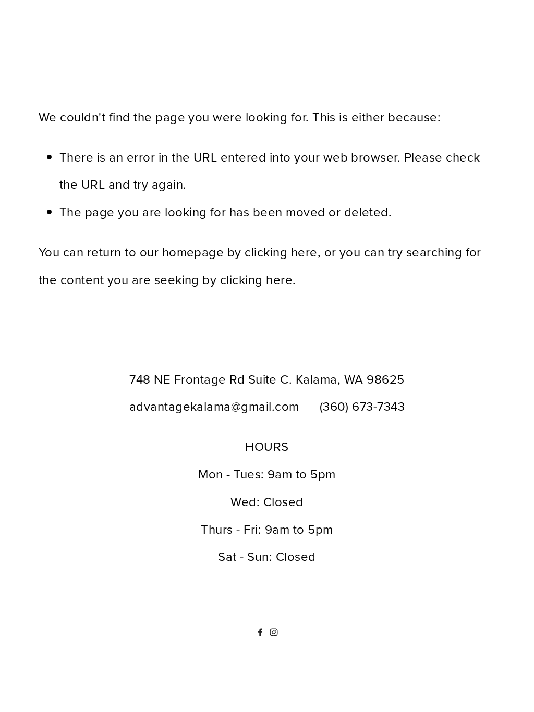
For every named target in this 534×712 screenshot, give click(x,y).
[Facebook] (260, 632)
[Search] (123, 50)
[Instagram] (274, 632)
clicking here (281, 252)
